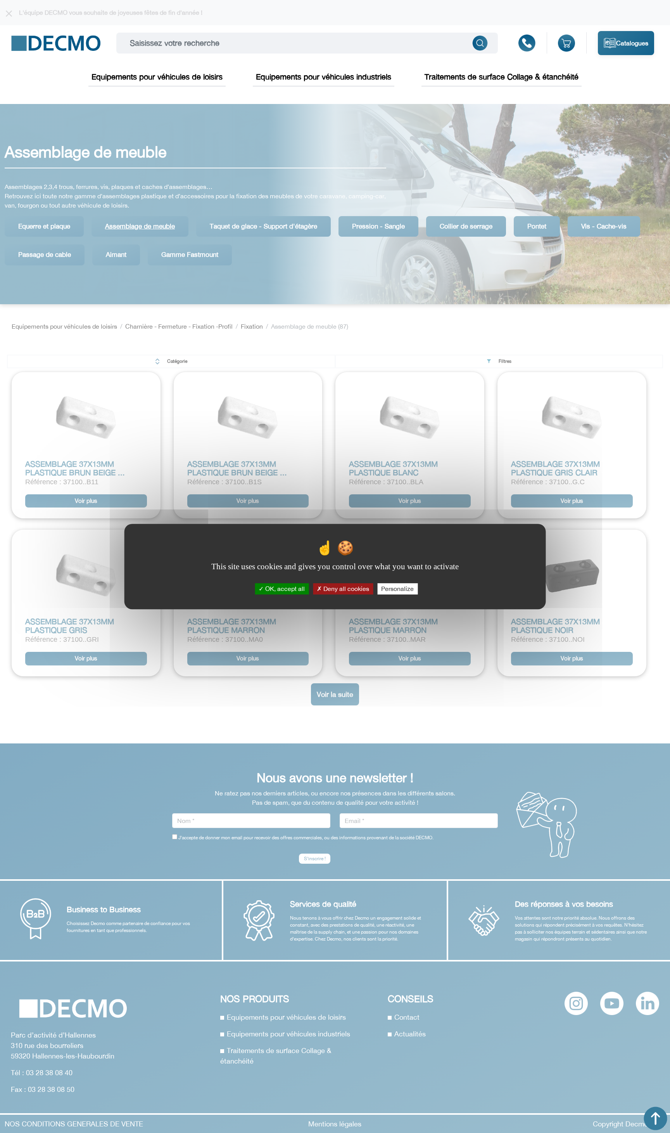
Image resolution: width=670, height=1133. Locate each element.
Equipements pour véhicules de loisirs (157, 76)
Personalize (397, 588)
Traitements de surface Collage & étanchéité (501, 76)
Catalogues (632, 43)
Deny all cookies (345, 588)
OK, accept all (284, 588)
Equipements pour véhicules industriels (323, 76)
